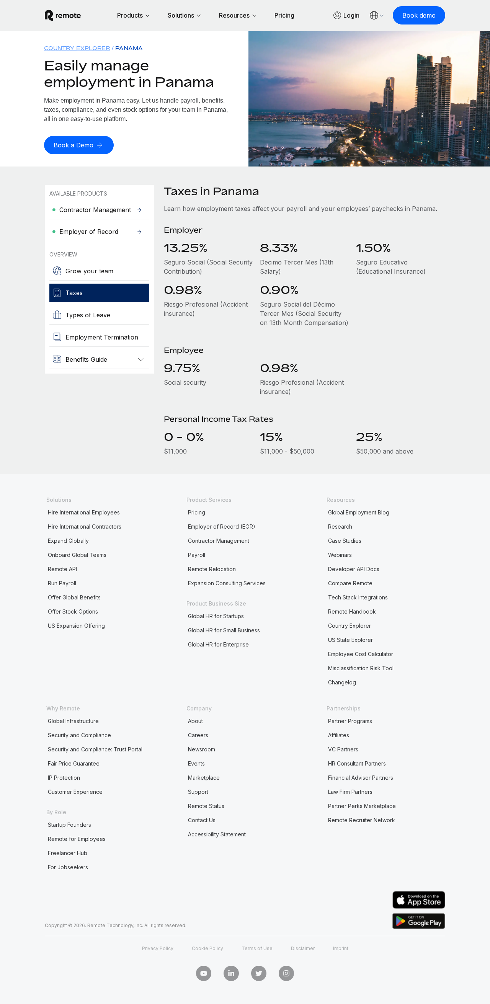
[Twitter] (258, 973)
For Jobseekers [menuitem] (68, 867)
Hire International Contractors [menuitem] (84, 526)
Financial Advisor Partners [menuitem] (360, 777)
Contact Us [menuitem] (202, 820)
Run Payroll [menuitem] (62, 583)
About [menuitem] (195, 721)
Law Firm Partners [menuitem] (350, 792)
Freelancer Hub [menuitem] (67, 853)
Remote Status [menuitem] (206, 806)
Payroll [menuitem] (196, 555)
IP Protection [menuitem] (64, 777)
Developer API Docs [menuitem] (353, 569)
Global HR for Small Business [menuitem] (224, 630)
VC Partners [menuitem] (343, 749)
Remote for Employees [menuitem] (77, 839)
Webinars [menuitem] (340, 555)
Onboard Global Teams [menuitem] (77, 555)
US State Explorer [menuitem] (350, 640)
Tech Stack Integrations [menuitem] (358, 597)
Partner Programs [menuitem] (350, 721)
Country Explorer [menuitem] (77, 48)
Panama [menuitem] (129, 48)
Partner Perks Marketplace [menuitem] (362, 806)
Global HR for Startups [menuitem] (216, 616)
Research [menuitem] (340, 526)
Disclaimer (303, 948)
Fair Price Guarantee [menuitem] (74, 763)
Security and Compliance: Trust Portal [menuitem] (95, 749)
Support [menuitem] (198, 792)
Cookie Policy (207, 948)
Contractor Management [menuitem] (218, 540)
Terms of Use (257, 948)
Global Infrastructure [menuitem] (73, 721)
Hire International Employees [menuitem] (84, 512)
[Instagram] (286, 973)
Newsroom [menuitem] (201, 749)
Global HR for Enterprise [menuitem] (218, 644)
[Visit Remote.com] (63, 15)
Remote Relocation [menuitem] (212, 569)
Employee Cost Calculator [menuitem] (360, 654)
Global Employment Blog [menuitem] (358, 512)
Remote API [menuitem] (62, 569)
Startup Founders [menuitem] (69, 824)
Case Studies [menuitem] (344, 540)
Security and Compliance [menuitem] (79, 735)
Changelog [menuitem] (342, 682)
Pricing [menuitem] (196, 512)
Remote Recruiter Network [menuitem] (361, 820)
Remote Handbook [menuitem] (352, 611)
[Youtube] (203, 973)
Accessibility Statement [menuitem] (217, 834)
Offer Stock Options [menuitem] (73, 611)
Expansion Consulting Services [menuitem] (227, 583)
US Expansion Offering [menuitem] (76, 625)
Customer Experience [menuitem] (75, 792)
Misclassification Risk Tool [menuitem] (361, 668)
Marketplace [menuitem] (204, 777)
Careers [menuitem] (198, 735)
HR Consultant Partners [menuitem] (357, 763)
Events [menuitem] (196, 763)
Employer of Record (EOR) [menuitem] (221, 526)
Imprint (340, 948)
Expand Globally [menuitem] (68, 540)
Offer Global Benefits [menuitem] (74, 597)
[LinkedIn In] (231, 973)
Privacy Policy (157, 948)
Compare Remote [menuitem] (350, 583)
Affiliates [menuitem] (338, 735)
